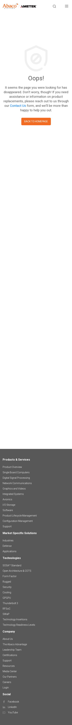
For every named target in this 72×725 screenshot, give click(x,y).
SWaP (6, 614)
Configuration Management (18, 521)
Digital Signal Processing (16, 477)
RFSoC (6, 608)
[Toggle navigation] (66, 6)
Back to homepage (36, 121)
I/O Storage (9, 504)
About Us (8, 639)
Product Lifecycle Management (20, 515)
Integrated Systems (13, 494)
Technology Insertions (15, 619)
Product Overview (12, 467)
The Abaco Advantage (15, 644)
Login (6, 687)
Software (8, 510)
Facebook (13, 701)
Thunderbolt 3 (10, 603)
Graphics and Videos (14, 488)
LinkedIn (12, 707)
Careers (7, 682)
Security (7, 587)
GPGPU (7, 597)
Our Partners (10, 676)
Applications (9, 551)
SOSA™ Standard (12, 565)
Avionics (7, 499)
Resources (9, 666)
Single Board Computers (16, 472)
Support (7, 526)
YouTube (13, 712)
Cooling (7, 592)
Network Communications (17, 483)
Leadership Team (12, 649)
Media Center (10, 671)
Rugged (7, 581)
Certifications (10, 655)
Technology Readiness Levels (19, 624)
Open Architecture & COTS (17, 570)
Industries (8, 540)
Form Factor (10, 576)
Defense (7, 546)
